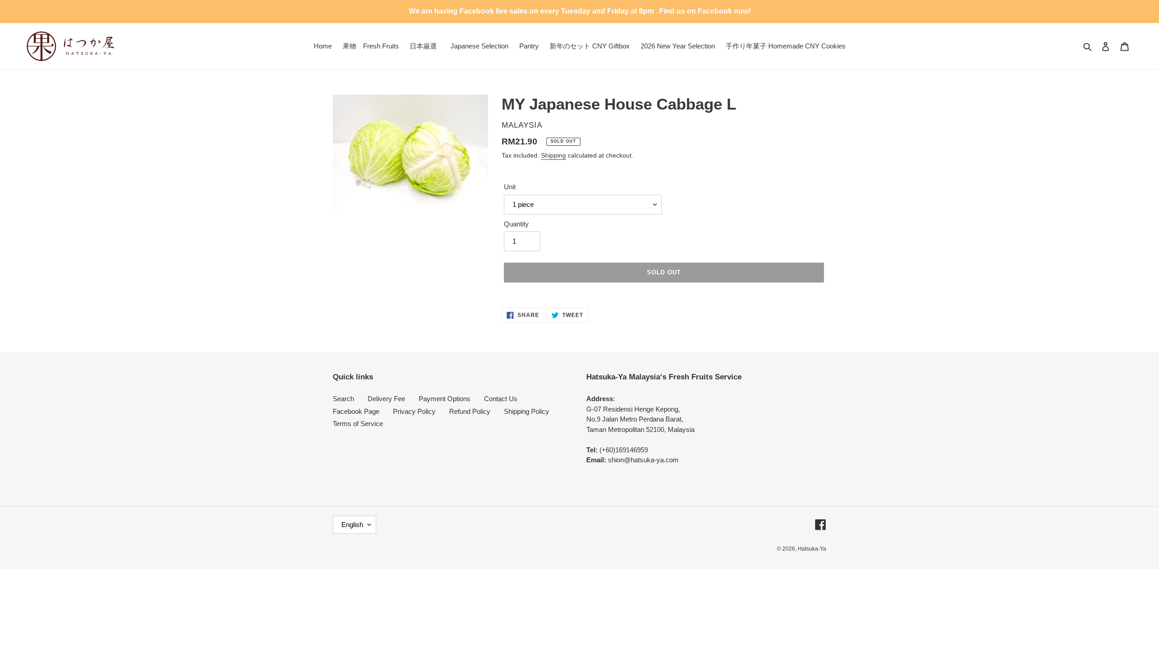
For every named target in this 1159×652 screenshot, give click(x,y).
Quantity (516, 224)
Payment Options (444, 399)
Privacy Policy (414, 411)
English (352, 524)
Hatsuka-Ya (812, 549)
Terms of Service (358, 423)
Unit (510, 187)
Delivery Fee (386, 399)
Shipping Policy (526, 411)
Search (343, 399)
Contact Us (500, 399)
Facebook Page (356, 411)
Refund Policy (469, 411)
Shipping (553, 155)
